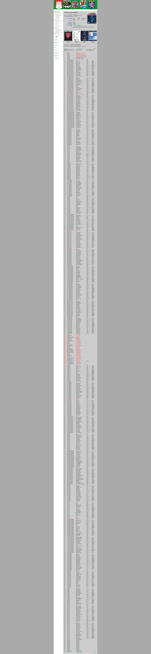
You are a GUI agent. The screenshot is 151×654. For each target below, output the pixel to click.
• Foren (56, 25)
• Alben (57, 18)
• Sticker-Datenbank (58, 29)
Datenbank (56, 28)
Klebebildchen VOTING (58, 32)
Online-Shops (57, 27)
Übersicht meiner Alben (58, 14)
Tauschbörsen (57, 24)
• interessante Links (58, 26)
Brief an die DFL (57, 33)
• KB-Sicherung (57, 31)
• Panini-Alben (57, 16)
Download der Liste (80, 48)
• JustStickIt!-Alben (58, 15)
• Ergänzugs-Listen (58, 30)
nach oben (94, 48)
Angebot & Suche (57, 13)
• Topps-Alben (57, 17)
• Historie (56, 23)
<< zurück (65, 48)
